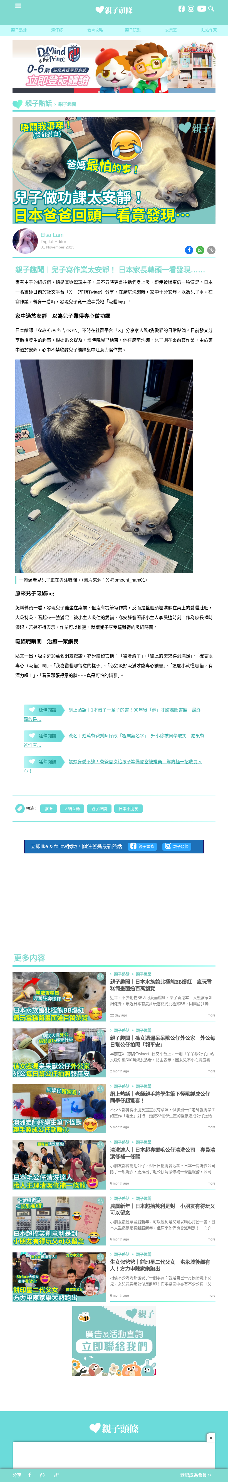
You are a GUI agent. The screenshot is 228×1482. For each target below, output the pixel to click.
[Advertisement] (114, 899)
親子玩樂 (133, 30)
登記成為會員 (194, 1475)
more (211, 1015)
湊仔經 (57, 30)
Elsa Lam (52, 235)
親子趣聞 (67, 104)
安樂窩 (171, 30)
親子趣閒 (99, 809)
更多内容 (29, 958)
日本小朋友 (128, 809)
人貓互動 (72, 809)
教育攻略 (95, 30)
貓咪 (49, 809)
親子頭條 (145, 847)
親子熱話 (19, 30)
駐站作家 (209, 30)
